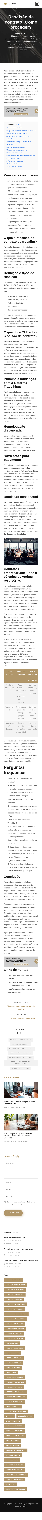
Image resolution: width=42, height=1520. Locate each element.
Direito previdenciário (14, 1377)
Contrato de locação (14, 1338)
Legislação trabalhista (14, 41)
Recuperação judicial (14, 1469)
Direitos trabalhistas (14, 1401)
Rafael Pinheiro (21, 1107)
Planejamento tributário (16, 1450)
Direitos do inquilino (14, 1387)
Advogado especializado (15, 1304)
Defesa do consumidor (14, 1348)
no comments (23, 50)
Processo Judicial (13, 1455)
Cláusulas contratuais (20, 36)
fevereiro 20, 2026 (13, 1240)
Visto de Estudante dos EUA (14, 1237)
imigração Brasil (25, 1416)
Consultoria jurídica (14, 1333)
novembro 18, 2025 (10, 1141)
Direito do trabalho (14, 1358)
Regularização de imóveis (16, 1474)
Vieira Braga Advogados (15, 1489)
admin (17, 33)
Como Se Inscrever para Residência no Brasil (21, 1260)
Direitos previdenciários (15, 1396)
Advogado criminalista (15, 1294)
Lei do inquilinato (13, 1440)
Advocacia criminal (13, 1280)
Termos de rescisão (26, 47)
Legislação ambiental (14, 1426)
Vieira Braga (11, 1484)
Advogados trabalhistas (15, 1319)
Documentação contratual (26, 39)
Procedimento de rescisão (20, 1057)
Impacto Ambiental (13, 1421)
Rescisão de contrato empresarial (20, 1063)
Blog (25, 33)
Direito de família (12, 1353)
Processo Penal (12, 1460)
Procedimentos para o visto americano (18, 1249)
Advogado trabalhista (15, 1323)
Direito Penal (11, 1372)
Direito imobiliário (13, 1367)
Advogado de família (14, 1299)
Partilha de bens (12, 1445)
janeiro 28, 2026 (9, 1107)
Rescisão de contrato (14, 1479)
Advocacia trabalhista (15, 1289)
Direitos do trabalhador (16, 1391)
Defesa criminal (12, 1343)
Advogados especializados (16, 1314)
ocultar (18, 124)
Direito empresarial (21, 1044)
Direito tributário (13, 1406)
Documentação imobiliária (16, 1411)
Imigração (10, 1416)
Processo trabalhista (14, 1465)
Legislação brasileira (14, 1430)
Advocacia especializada (15, 1284)
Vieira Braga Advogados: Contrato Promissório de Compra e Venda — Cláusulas (18, 1136)
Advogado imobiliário (14, 1309)
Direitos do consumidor (15, 1382)
